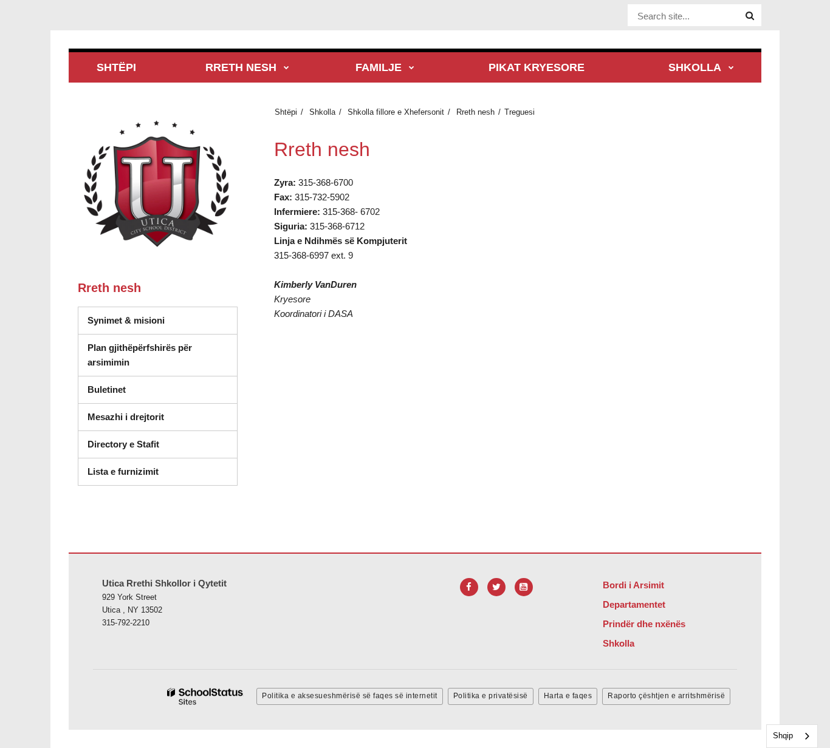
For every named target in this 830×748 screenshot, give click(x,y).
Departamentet (634, 604)
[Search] (750, 16)
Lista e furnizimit (162, 471)
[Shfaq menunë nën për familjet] (411, 68)
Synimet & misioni (126, 320)
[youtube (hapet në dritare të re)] (524, 587)
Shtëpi (286, 112)
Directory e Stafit (123, 444)
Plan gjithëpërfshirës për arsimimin (139, 354)
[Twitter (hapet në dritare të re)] (496, 587)
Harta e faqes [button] (568, 696)
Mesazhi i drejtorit (125, 417)
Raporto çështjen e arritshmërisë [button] (666, 696)
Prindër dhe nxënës (644, 624)
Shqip (783, 735)
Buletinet (106, 389)
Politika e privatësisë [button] (490, 696)
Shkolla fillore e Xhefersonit (396, 112)
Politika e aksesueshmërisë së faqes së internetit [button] (349, 696)
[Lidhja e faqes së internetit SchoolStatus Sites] (205, 697)
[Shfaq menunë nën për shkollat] (731, 68)
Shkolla (322, 112)
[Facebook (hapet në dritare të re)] (469, 587)
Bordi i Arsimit (633, 585)
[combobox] (792, 736)
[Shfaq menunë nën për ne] (286, 68)
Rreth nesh (475, 112)
